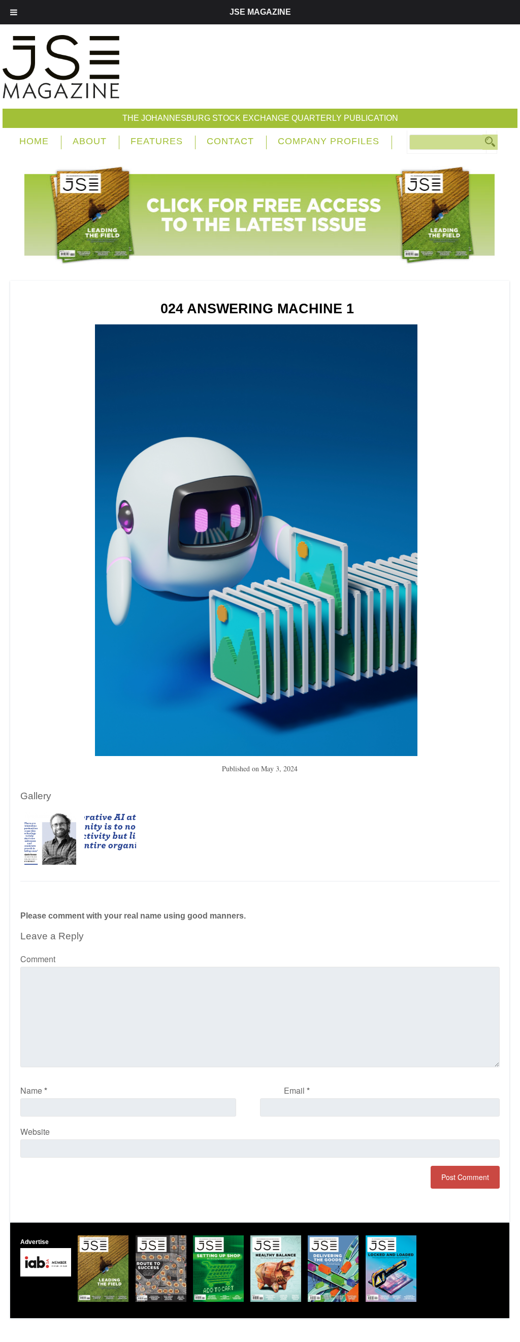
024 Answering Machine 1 (257, 308)
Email (297, 1090)
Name (33, 1090)
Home (34, 141)
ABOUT (90, 141)
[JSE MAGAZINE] (61, 91)
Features (157, 141)
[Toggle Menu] (13, 12)
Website (35, 1131)
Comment (37, 959)
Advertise (34, 1242)
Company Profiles (328, 141)
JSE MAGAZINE (260, 12)
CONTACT (230, 141)
